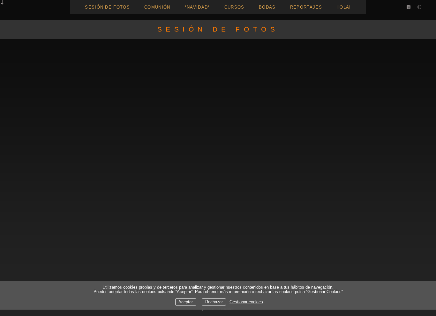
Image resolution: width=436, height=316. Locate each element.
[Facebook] (408, 7)
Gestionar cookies (246, 302)
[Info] (419, 7)
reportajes (306, 7)
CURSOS (234, 7)
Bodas (267, 7)
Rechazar (214, 302)
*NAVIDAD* (197, 7)
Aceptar (185, 302)
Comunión (157, 7)
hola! (343, 7)
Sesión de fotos (107, 7)
